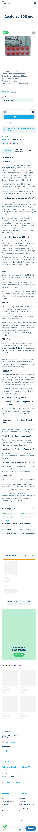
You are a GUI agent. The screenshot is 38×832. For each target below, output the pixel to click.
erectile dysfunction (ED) (17, 168)
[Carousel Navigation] (33, 508)
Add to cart (20, 117)
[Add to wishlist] (3, 123)
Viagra (23, 139)
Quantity (5, 97)
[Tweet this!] (7, 143)
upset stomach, (7, 353)
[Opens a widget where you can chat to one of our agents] (30, 828)
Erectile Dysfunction (15, 139)
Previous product (10, 555)
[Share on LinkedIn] (14, 143)
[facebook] (2, 751)
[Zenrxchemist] (8, 3)
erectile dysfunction (19, 482)
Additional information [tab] (19, 151)
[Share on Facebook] (3, 143)
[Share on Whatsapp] (17, 143)
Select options (11, 533)
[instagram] (6, 751)
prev (32, 508)
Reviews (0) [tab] (30, 151)
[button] (33, 32)
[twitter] (10, 751)
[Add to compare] (6, 123)
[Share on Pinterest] (10, 143)
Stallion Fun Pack (26, 523)
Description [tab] (7, 151)
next (35, 508)
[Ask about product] (10, 123)
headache (16, 348)
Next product (29, 555)
